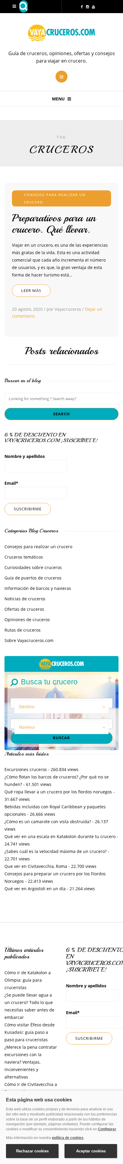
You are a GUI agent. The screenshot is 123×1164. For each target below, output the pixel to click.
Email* (11, 483)
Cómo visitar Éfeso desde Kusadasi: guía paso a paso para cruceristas (29, 1032)
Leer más (31, 290)
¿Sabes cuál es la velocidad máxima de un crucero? (55, 851)
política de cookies (68, 1138)
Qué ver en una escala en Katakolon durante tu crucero (60, 836)
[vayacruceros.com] (61, 663)
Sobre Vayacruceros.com (28, 640)
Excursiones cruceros (25, 769)
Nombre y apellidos (24, 456)
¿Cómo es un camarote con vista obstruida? (47, 821)
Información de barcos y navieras (37, 588)
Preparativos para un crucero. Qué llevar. (54, 224)
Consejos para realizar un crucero (38, 546)
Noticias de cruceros (24, 599)
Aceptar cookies (91, 1151)
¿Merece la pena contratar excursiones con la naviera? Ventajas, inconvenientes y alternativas (30, 1062)
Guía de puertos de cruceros (32, 578)
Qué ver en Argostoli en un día (35, 888)
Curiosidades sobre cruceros (33, 567)
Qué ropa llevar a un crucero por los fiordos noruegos (58, 792)
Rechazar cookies (32, 1151)
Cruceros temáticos (23, 557)
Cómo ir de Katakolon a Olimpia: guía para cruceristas (27, 980)
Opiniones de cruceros (27, 619)
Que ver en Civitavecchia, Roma (35, 866)
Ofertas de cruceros (24, 609)
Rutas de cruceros (22, 630)
